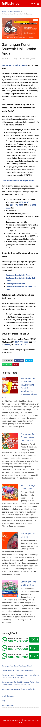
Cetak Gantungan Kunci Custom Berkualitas (17, 670)
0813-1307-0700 (21, 345)
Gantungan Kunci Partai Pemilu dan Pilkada (17, 666)
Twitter (29, 360)
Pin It (16, 364)
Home (4, 11)
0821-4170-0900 (16, 205)
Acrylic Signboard (8, 696)
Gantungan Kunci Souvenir (14, 65)
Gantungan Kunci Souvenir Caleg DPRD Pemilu (29, 437)
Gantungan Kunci (14, 11)
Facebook (19, 360)
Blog (3, 700)
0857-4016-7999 (25, 202)
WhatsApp (7, 364)
